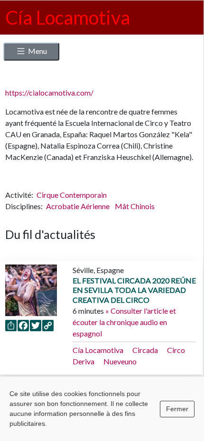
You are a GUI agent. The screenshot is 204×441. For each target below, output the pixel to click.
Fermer (177, 409)
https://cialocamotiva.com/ (49, 92)
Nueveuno (120, 361)
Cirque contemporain (72, 194)
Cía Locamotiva (98, 349)
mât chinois (135, 206)
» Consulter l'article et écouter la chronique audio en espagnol (124, 322)
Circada (145, 349)
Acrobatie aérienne (78, 206)
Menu (37, 50)
